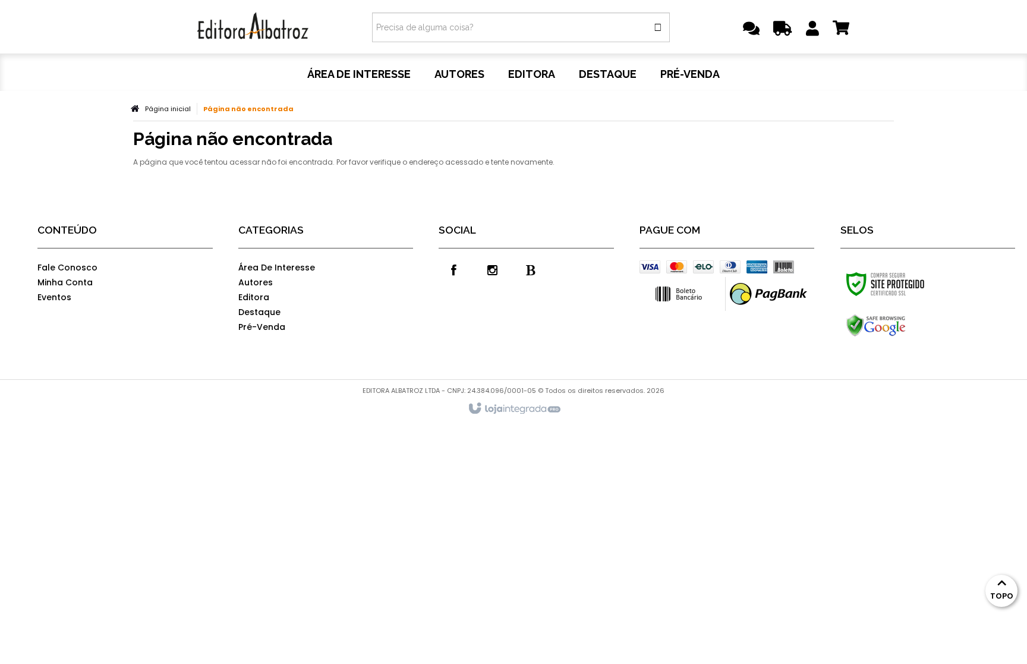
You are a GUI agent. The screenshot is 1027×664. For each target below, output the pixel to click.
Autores (255, 282)
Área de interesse (276, 267)
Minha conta (65, 282)
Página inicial (168, 109)
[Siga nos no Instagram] (492, 269)
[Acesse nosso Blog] (531, 269)
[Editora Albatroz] (253, 27)
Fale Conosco (67, 267)
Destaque (259, 312)
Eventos (54, 297)
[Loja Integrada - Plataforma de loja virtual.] (514, 409)
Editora (253, 297)
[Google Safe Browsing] (901, 326)
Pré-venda (261, 327)
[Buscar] (658, 27)
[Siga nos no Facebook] (453, 269)
